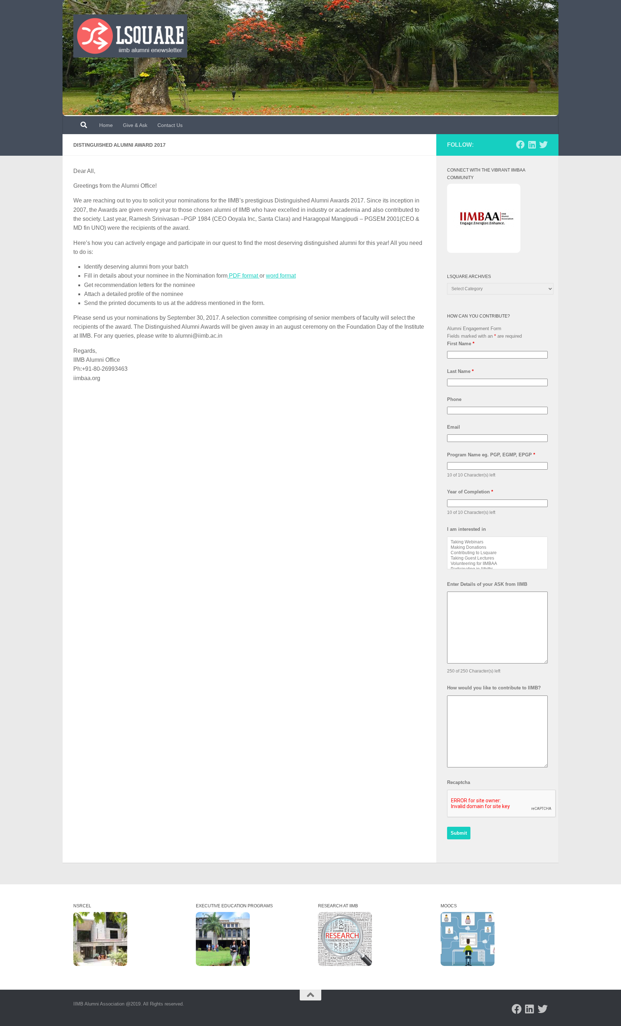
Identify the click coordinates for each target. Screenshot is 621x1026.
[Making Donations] (497, 547)
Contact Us (170, 125)
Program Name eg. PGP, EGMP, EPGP (491, 454)
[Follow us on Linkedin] (532, 144)
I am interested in (466, 529)
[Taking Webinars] (497, 542)
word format (281, 276)
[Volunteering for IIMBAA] (497, 563)
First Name (460, 343)
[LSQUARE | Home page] (130, 36)
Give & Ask (135, 125)
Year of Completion (470, 491)
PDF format (243, 276)
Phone (454, 399)
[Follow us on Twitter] (543, 144)
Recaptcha (458, 782)
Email (453, 427)
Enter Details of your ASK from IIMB (487, 584)
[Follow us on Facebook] (520, 144)
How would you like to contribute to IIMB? (494, 687)
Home (106, 125)
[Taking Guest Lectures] (497, 558)
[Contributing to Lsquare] (497, 553)
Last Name (460, 371)
